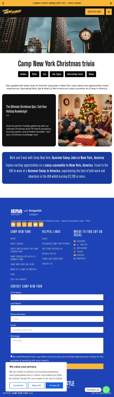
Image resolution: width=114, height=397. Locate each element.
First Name (16, 292)
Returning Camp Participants (56, 243)
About (13, 238)
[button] (3, 3)
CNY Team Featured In (52, 248)
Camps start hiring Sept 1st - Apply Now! (57, 3)
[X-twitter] (19, 224)
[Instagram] (24, 224)
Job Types (56, 74)
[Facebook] (13, 224)
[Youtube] (35, 224)
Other (34, 74)
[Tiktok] (30, 224)
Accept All (54, 385)
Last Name (16, 303)
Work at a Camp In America (24, 269)
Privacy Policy (49, 253)
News (91, 74)
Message (15, 336)
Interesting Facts (75, 74)
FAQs (13, 274)
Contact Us (47, 263)
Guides (23, 74)
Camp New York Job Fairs (22, 264)
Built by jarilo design (101, 393)
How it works (17, 243)
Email (13, 325)
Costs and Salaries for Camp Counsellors (25, 250)
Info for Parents (19, 279)
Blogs (45, 238)
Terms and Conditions (52, 258)
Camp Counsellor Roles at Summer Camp (23, 257)
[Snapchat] (41, 224)
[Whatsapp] (106, 390)
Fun (44, 74)
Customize (18, 385)
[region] (36, 376)
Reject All (36, 385)
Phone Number (18, 314)
